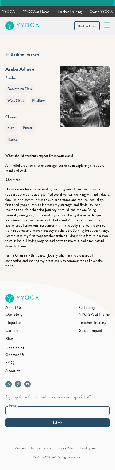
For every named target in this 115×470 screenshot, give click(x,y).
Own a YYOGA (101, 11)
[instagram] (9, 385)
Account (12, 370)
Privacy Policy (65, 447)
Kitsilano (38, 100)
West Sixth (15, 100)
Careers (11, 330)
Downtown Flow (19, 89)
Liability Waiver (90, 447)
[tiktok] (19, 385)
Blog (9, 338)
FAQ (9, 362)
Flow (11, 127)
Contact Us (15, 354)
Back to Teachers (25, 54)
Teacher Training (70, 11)
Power (27, 127)
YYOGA (8, 11)
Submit (57, 422)
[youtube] (28, 385)
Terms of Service (41, 447)
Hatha (12, 139)
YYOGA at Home (36, 11)
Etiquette (13, 322)
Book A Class (87, 26)
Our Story (13, 314)
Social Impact (90, 330)
